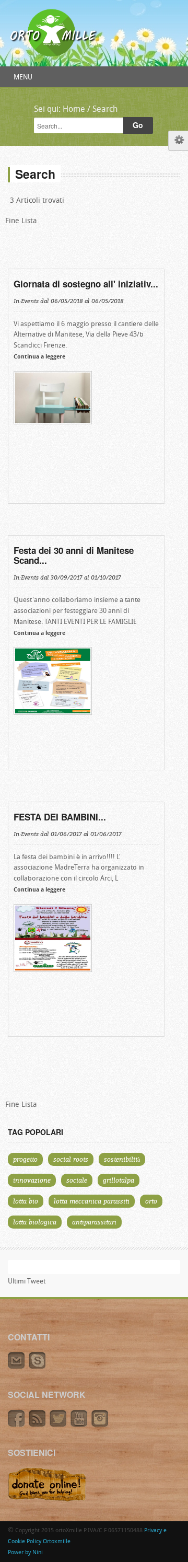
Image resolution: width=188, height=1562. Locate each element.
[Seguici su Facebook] (18, 1425)
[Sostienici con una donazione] (47, 1500)
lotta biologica (34, 1222)
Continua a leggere (39, 357)
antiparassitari (94, 1222)
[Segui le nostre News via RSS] (39, 1425)
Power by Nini (25, 1553)
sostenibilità (122, 1159)
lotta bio (25, 1201)
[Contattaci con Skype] (38, 1367)
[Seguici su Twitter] (60, 1425)
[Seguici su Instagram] (101, 1425)
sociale (76, 1180)
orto (151, 1201)
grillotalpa (118, 1180)
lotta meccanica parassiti (92, 1201)
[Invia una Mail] (18, 1367)
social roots (70, 1159)
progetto (25, 1159)
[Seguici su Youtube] (80, 1425)
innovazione (32, 1180)
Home (74, 110)
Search (105, 110)
